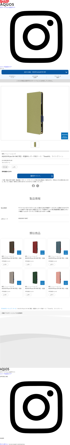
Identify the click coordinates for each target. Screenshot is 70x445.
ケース (5, 167)
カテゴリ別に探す (35, 77)
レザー (14, 167)
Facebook (33, 185)
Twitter (37, 185)
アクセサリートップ (12, 77)
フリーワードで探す (57, 77)
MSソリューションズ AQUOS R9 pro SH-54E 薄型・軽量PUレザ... (11, 258)
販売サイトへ (35, 176)
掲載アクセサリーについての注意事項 (12, 313)
